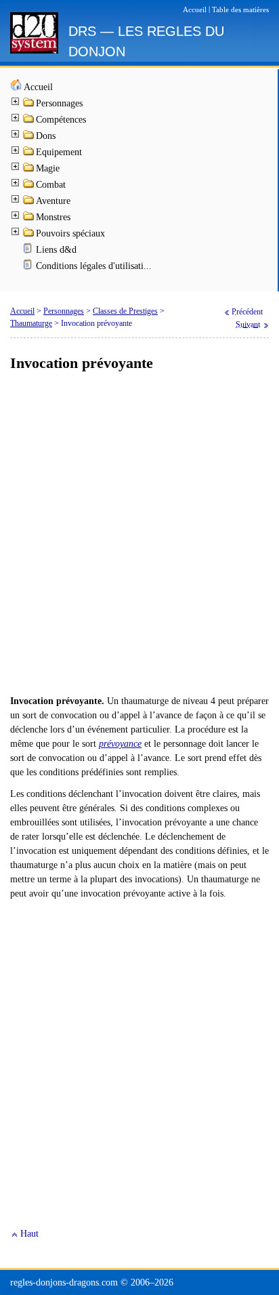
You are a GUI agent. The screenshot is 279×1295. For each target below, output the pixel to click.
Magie (48, 168)
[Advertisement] (139, 534)
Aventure (53, 201)
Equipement (59, 152)
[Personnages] (29, 105)
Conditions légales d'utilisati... (94, 266)
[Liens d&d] (29, 251)
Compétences (61, 120)
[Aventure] (29, 202)
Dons (46, 136)
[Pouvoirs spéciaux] (29, 235)
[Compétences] (29, 121)
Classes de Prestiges (125, 311)
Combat (51, 185)
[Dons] (29, 137)
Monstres (53, 217)
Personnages (59, 103)
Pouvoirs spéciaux (70, 233)
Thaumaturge (31, 323)
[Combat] (29, 186)
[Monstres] (29, 218)
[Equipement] (29, 153)
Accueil (38, 87)
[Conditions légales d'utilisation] (29, 267)
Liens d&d (56, 250)
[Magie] (29, 170)
